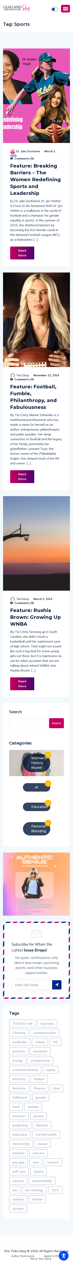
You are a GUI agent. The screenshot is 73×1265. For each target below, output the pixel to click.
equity (50, 1070)
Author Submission (23, 1256)
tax (14, 1190)
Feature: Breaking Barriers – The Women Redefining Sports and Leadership (35, 179)
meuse (42, 1144)
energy (17, 1060)
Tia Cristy (22, 375)
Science (53, 1162)
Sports (38, 1171)
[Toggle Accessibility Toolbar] (63, 1256)
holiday (33, 1107)
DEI (55, 1042)
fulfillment (19, 1097)
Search (15, 711)
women (18, 1208)
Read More (22, 253)
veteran (18, 1199)
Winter (37, 1199)
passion (38, 1153)
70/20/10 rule (22, 1023)
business (47, 1023)
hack (16, 1107)
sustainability (42, 1181)
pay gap (18, 1162)
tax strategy (34, 1190)
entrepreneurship (25, 1070)
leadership (20, 1125)
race (36, 1162)
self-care (19, 1171)
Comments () (24, 158)
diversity (18, 1051)
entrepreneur (40, 1060)
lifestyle (42, 1125)
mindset (18, 1153)
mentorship (21, 1144)
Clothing (18, 1033)
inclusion (19, 1116)
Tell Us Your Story (40, 1259)
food (56, 1088)
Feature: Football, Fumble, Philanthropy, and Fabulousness (33, 397)
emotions (40, 1051)
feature (39, 1079)
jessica (39, 1116)
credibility (19, 1042)
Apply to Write (53, 1256)
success (18, 1181)
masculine (19, 1134)
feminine (19, 1088)
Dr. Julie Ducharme (28, 151)
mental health (46, 1134)
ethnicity (19, 1079)
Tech (55, 1190)
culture (40, 1042)
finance (39, 1088)
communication (44, 1033)
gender (40, 1097)
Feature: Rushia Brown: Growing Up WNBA (35, 617)
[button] (65, 8)
